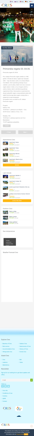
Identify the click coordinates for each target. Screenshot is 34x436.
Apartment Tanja (14, 148)
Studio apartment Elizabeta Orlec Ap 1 (19, 187)
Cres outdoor (13, 222)
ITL (32, 1)
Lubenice (5, 362)
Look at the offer (17, 200)
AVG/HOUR (14, 213)
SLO (17, 1)
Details (17, 165)
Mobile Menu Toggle (32, 5)
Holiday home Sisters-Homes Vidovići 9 (19, 194)
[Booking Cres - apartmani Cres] (9, 5)
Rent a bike (12, 211)
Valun (21, 362)
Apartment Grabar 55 (15, 181)
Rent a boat (13, 216)
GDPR (4, 398)
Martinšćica (6, 365)
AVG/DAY (13, 218)
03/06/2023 (7, 48)
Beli (21, 359)
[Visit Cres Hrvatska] (5, 424)
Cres (4, 359)
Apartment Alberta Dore (15, 159)
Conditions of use (7, 393)
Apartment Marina (14, 153)
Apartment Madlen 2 (15, 175)
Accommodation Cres (9, 349)
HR (12, 1)
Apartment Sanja (14, 142)
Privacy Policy (19, 434)
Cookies (5, 396)
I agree (26, 434)
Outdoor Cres (23, 343)
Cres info (5, 390)
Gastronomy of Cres (25, 346)
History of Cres (24, 349)
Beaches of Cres (7, 343)
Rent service (6, 346)
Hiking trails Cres (7, 351)
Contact (5, 401)
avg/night (14, 145)
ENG (22, 1)
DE (27, 1)
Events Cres (23, 351)
